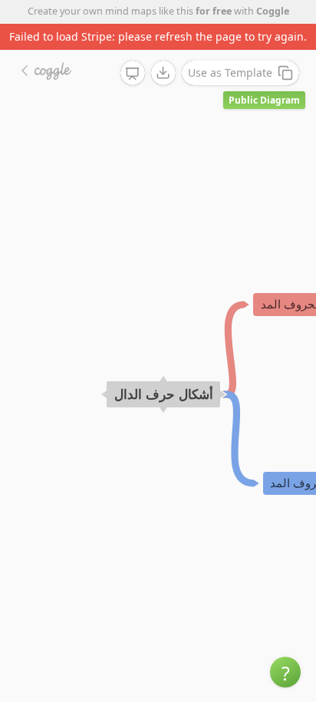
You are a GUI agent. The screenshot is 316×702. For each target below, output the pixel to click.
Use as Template (230, 72)
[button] (285, 672)
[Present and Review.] (132, 73)
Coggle (272, 11)
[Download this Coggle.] (163, 73)
